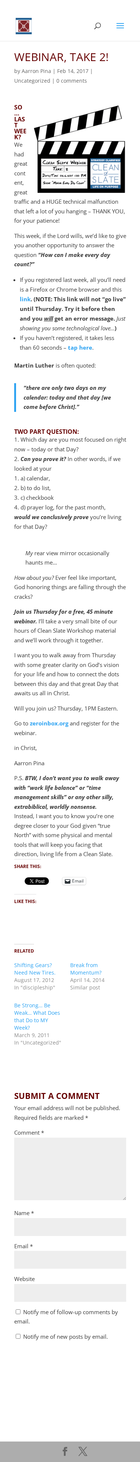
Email (23, 1246)
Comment (29, 1132)
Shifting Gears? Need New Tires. (35, 969)
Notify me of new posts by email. (65, 1336)
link (25, 299)
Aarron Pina (36, 70)
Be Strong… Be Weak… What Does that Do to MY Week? (37, 1016)
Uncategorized (32, 80)
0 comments (71, 80)
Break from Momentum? (86, 969)
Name (24, 1213)
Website (24, 1279)
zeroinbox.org (49, 723)
